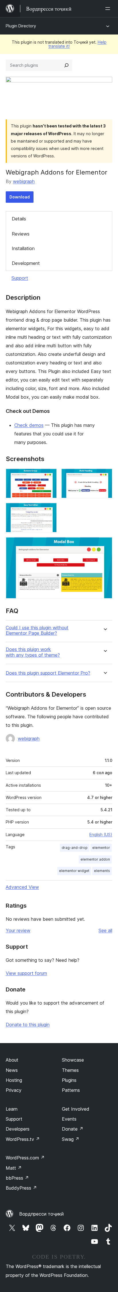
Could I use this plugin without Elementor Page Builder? (37, 630)
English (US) (100, 834)
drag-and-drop (75, 847)
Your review (18, 930)
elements (102, 871)
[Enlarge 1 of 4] (49, 476)
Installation (23, 248)
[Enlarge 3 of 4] (49, 510)
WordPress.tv (23, 1139)
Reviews (21, 234)
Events (69, 1119)
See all (105, 930)
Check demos (29, 425)
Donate (72, 1129)
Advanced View (22, 887)
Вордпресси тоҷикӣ (41, 1214)
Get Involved (75, 1109)
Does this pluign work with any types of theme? (33, 652)
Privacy (13, 1090)
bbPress (17, 1178)
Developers (18, 1129)
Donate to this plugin (28, 1024)
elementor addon (95, 859)
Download (19, 196)
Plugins (69, 1080)
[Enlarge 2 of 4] (104, 476)
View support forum (26, 973)
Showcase (73, 1060)
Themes (70, 1070)
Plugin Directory (21, 25)
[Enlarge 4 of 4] (104, 544)
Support (19, 278)
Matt (14, 1168)
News (12, 1070)
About (12, 1060)
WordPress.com (25, 1158)
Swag (70, 1139)
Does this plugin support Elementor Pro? (48, 673)
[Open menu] (109, 8)
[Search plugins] (66, 65)
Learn (11, 1109)
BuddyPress (21, 1188)
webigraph (24, 181)
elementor (101, 847)
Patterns (71, 1090)
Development (26, 263)
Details (19, 219)
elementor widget (74, 871)
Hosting (14, 1080)
